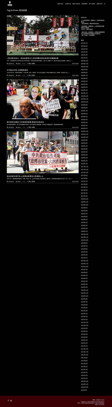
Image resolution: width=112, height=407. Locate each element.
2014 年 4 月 (84, 278)
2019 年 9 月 (84, 105)
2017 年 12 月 (84, 166)
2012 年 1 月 (84, 346)
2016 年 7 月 (84, 213)
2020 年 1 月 (84, 93)
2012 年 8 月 (84, 331)
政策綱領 (84, 4)
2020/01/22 (11, 63)
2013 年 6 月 (84, 304)
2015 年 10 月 (84, 240)
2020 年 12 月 (84, 60)
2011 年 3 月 (84, 372)
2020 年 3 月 (84, 87)
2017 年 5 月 (84, 187)
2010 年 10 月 (84, 387)
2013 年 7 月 (84, 302)
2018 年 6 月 (84, 149)
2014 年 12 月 (84, 260)
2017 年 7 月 (84, 181)
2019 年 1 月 (84, 128)
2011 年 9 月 (84, 357)
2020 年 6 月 (84, 78)
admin (19, 63)
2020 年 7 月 (84, 75)
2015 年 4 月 (84, 252)
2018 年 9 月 (84, 140)
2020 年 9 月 (84, 69)
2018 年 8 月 (84, 143)
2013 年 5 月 (84, 307)
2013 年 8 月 (84, 299)
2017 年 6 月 (84, 184)
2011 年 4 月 (84, 369)
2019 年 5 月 (84, 116)
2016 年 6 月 (84, 216)
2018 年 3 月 (84, 157)
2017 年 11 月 (84, 169)
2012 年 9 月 (84, 328)
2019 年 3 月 (84, 122)
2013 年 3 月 (84, 313)
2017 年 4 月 (84, 190)
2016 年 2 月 (84, 228)
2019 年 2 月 (84, 125)
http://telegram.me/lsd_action (95, 401)
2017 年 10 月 (84, 172)
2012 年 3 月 (84, 340)
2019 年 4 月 (84, 119)
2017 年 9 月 (84, 175)
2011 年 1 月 (84, 378)
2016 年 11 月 (84, 202)
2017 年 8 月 (84, 178)
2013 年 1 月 (84, 319)
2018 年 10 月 (84, 137)
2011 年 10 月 (84, 354)
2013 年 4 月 (84, 310)
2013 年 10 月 (84, 296)
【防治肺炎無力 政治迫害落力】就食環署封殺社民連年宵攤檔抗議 (32, 58)
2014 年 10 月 (84, 266)
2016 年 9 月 (84, 207)
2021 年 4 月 (84, 49)
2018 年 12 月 (84, 131)
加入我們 (92, 4)
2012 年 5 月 (84, 334)
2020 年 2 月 (84, 90)
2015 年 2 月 (84, 254)
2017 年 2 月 (84, 193)
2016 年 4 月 (84, 222)
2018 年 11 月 (84, 134)
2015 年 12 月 (84, 234)
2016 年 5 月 (84, 219)
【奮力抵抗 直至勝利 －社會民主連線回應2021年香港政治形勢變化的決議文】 (93, 32)
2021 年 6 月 (84, 46)
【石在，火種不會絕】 (87, 29)
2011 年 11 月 (84, 352)
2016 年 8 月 (84, 210)
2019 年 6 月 (84, 113)
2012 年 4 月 (84, 337)
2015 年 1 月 (84, 257)
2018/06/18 (11, 127)
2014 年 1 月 (84, 287)
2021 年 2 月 (84, 55)
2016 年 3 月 (84, 225)
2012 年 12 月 (84, 322)
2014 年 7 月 (84, 269)
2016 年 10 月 (84, 205)
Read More (75, 63)
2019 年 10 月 (84, 102)
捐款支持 (100, 4)
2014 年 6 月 (84, 272)
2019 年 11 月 (84, 99)
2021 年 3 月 (84, 52)
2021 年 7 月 (84, 43)
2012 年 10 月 (84, 325)
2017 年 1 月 (84, 196)
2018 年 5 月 (84, 152)
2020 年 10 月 (84, 66)
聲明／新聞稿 (32, 63)
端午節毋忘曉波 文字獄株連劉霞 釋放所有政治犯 (25, 122)
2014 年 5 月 (84, 275)
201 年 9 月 (84, 390)
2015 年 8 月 (84, 243)
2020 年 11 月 (84, 63)
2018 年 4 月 (84, 155)
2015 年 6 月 (84, 249)
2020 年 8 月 (84, 72)
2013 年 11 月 (84, 293)
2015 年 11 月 (84, 237)
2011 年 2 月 (84, 375)
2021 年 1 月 (84, 57)
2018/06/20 (11, 75)
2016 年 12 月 (84, 199)
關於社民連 (76, 4)
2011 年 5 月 (84, 366)
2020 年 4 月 (84, 84)
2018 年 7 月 (84, 146)
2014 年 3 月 (84, 281)
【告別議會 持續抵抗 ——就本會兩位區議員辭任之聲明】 (92, 27)
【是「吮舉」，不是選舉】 (88, 35)
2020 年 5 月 (84, 81)
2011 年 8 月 (84, 360)
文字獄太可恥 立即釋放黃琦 (17, 70)
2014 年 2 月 (84, 284)
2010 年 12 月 (84, 381)
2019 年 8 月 (84, 107)
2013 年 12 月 (84, 290)
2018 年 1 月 (84, 163)
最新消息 (60, 4)
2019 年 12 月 (84, 96)
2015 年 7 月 (84, 246)
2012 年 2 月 (84, 343)
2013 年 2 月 (84, 316)
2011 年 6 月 (84, 363)
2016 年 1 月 (84, 231)
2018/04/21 (11, 181)
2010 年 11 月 (84, 384)
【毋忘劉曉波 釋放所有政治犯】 (90, 23)
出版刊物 (68, 4)
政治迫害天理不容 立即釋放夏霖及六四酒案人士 (25, 176)
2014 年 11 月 (84, 263)
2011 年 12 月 (84, 349)
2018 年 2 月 (84, 160)
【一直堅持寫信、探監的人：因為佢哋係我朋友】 (92, 21)
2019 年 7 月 (84, 110)
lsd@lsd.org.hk (100, 400)
